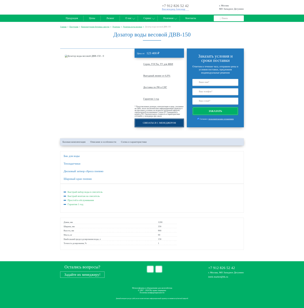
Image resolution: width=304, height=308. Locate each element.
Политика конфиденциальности (152, 293)
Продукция (72, 18)
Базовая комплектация (74, 142)
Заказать (215, 111)
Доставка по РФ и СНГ (155, 87)
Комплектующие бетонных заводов (95, 27)
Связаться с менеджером (159, 123)
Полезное (168, 18)
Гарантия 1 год (151, 98)
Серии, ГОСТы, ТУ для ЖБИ (158, 64)
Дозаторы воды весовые (132, 27)
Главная (63, 27)
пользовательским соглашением (221, 119)
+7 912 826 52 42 (221, 268)
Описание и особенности (103, 142)
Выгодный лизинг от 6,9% (156, 75)
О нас (128, 18)
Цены (92, 18)
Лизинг (110, 18)
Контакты (190, 18)
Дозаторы (116, 27)
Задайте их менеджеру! (82, 275)
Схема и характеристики (134, 142)
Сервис (147, 18)
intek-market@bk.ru (218, 277)
